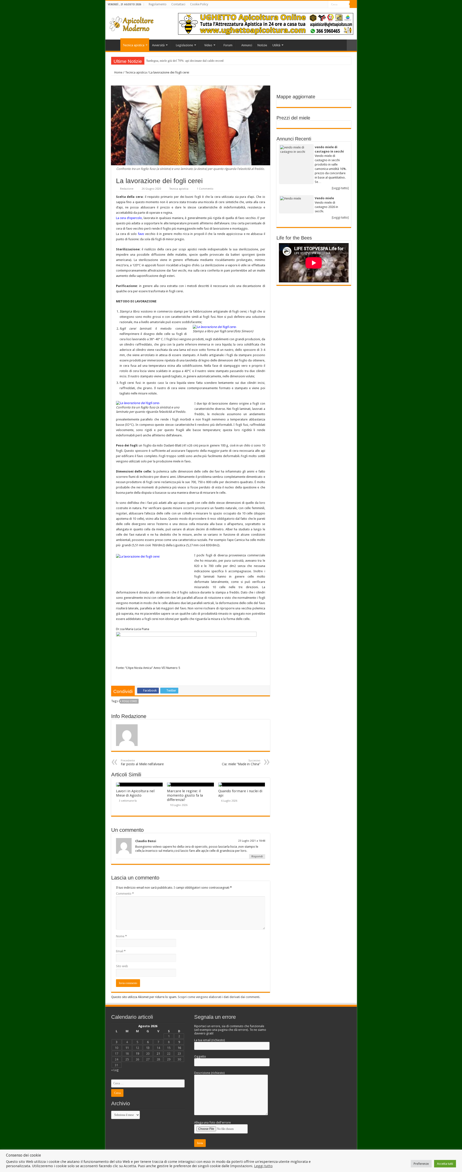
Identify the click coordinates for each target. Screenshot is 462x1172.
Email (121, 951)
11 (127, 1048)
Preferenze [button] (421, 1163)
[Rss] (324, 4)
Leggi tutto (263, 1166)
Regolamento (158, 4)
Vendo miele (324, 198)
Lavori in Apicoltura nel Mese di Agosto (135, 793)
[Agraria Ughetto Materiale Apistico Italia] (265, 23)
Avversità (158, 45)
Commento (125, 893)
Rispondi (257, 856)
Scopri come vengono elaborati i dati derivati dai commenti (218, 997)
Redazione (126, 188)
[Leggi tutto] (340, 188)
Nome (121, 936)
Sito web (122, 966)
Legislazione (184, 45)
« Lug (115, 1070)
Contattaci (178, 4)
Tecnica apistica (133, 45)
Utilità (276, 45)
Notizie (262, 45)
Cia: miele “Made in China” (241, 762)
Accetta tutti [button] (445, 1163)
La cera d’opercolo (129, 218)
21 (158, 1053)
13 (147, 1048)
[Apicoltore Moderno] (132, 23)
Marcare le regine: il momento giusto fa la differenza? (185, 795)
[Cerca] (353, 4)
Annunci (246, 45)
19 (137, 1053)
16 (179, 1048)
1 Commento (205, 188)
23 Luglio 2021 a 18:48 (251, 840)
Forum (228, 45)
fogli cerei (129, 701)
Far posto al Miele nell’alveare (142, 762)
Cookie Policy (199, 4)
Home (114, 45)
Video (208, 45)
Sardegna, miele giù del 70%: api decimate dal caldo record (185, 60)
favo (141, 234)
